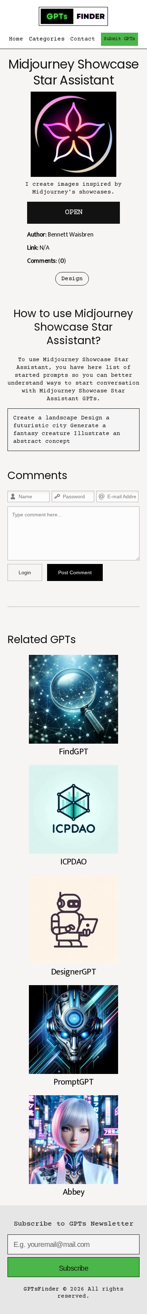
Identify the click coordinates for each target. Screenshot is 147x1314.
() (46, 261)
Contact (82, 39)
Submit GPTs (119, 39)
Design (72, 279)
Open (73, 212)
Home (16, 39)
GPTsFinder (41, 1289)
